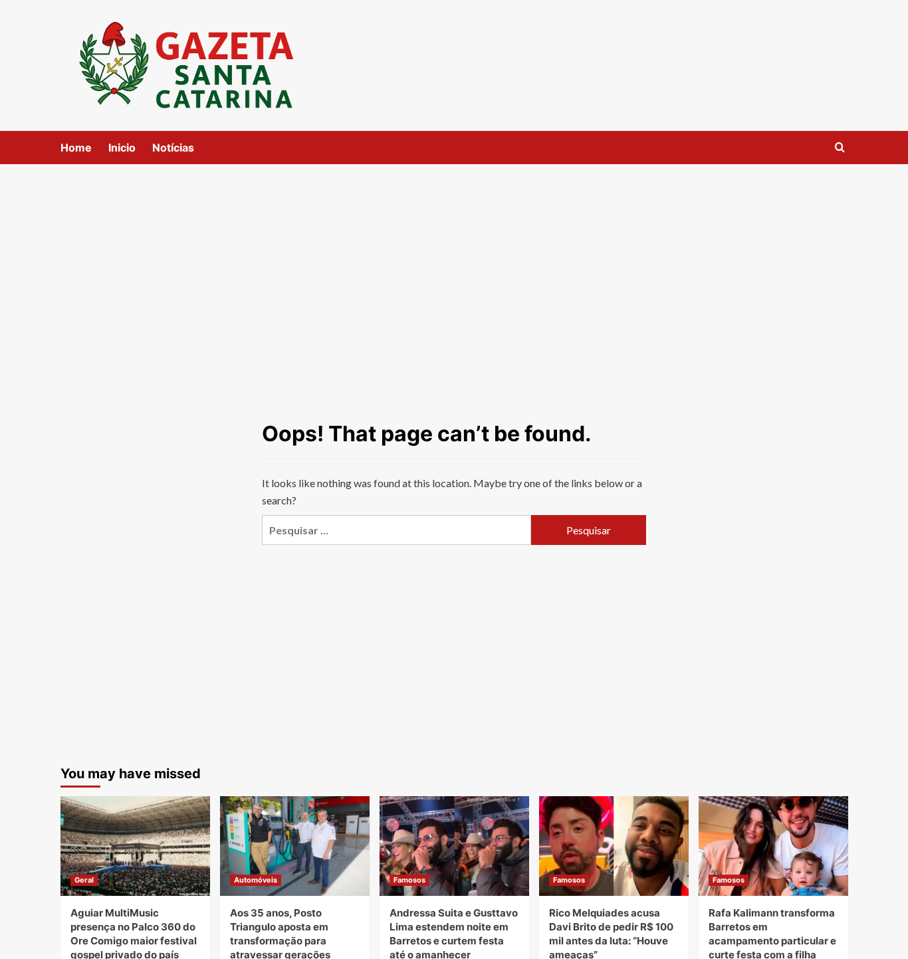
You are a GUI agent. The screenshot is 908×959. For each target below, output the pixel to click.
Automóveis (255, 880)
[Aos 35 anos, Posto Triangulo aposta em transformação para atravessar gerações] (295, 846)
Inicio (122, 147)
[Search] (840, 148)
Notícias (173, 147)
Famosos (409, 880)
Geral (84, 880)
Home (76, 147)
